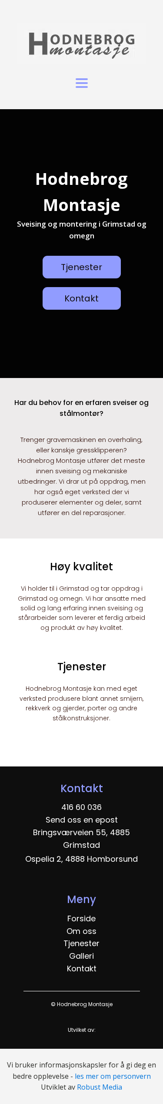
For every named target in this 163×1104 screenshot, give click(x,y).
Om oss (81, 931)
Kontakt (81, 298)
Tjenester (81, 267)
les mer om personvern (113, 1076)
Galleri (81, 955)
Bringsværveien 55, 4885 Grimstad (81, 838)
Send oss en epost (82, 819)
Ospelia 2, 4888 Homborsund (81, 858)
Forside (81, 918)
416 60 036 (81, 807)
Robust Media (99, 1087)
